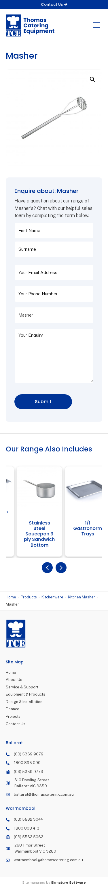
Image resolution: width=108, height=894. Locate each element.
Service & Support (22, 687)
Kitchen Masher (81, 597)
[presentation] (47, 567)
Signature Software (68, 882)
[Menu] (96, 25)
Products (29, 597)
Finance (12, 709)
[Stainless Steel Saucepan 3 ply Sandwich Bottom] (32, 489)
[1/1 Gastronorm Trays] (80, 489)
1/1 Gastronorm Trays (80, 528)
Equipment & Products (25, 694)
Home (11, 597)
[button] (54, 4)
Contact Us (15, 724)
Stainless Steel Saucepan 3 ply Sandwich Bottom (32, 534)
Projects (13, 716)
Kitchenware (52, 597)
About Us (14, 679)
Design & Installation (24, 702)
